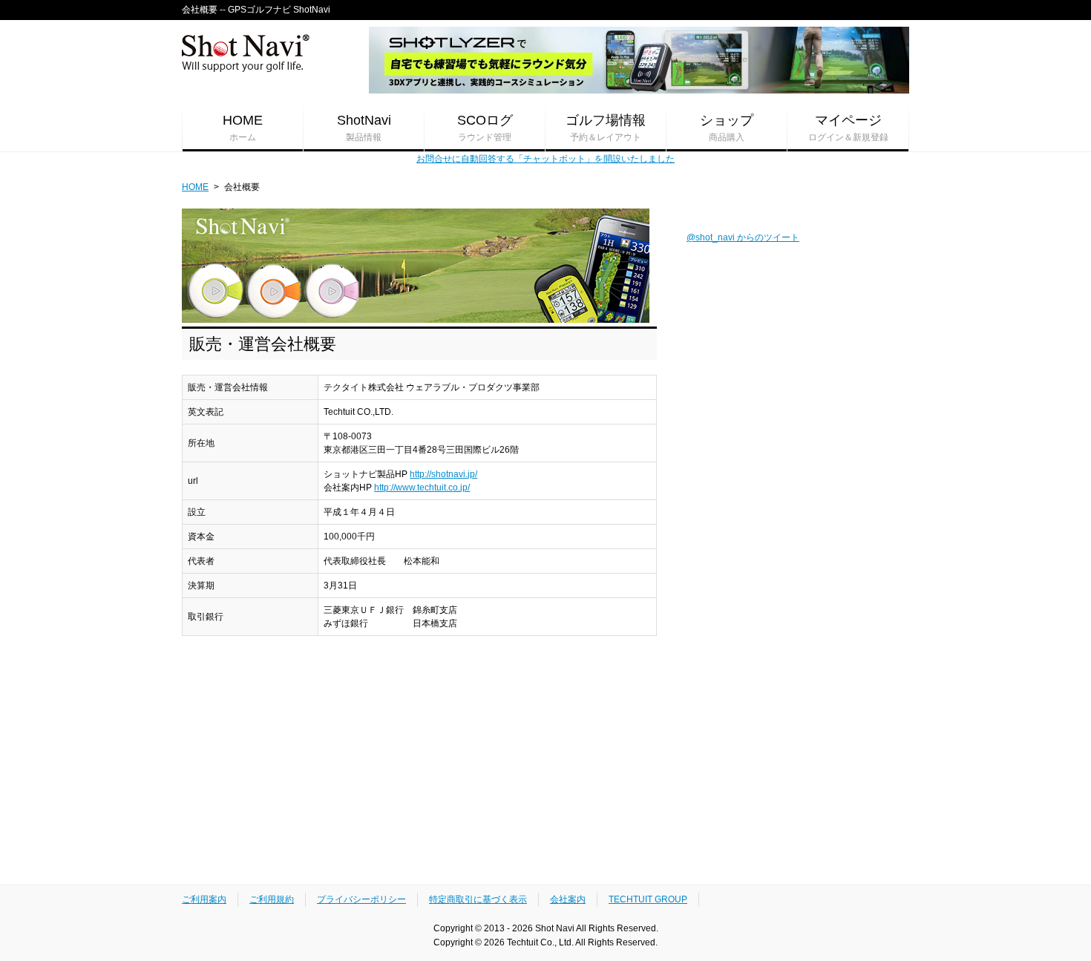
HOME (243, 127)
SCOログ (485, 127)
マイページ (848, 127)
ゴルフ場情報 (606, 127)
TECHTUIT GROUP (648, 899)
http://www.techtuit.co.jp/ (422, 487)
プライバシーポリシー (361, 899)
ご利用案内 (204, 899)
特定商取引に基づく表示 (478, 899)
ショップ (726, 127)
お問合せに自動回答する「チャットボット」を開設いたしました (545, 159)
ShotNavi (364, 127)
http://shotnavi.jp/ (443, 474)
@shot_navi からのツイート (743, 237)
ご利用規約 (271, 899)
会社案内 (568, 899)
